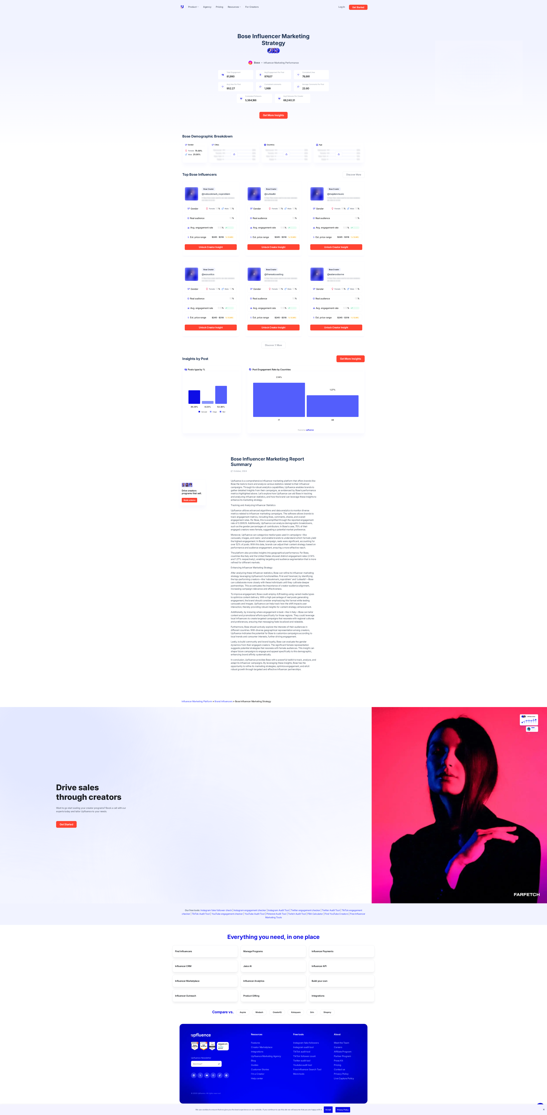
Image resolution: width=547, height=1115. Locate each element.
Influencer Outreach (185, 995)
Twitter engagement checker (305, 910)
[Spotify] (226, 1075)
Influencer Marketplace (187, 980)
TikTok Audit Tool (201, 913)
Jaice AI (247, 966)
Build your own (319, 980)
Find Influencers (183, 951)
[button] (544, 1109)
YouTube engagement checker (227, 913)
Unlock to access (234, 148)
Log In (341, 6)
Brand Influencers (223, 701)
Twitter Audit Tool (331, 910)
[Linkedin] (193, 1075)
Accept (328, 1109)
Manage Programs (253, 951)
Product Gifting (251, 995)
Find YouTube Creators (336, 913)
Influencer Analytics (253, 980)
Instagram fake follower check (216, 910)
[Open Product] (198, 7)
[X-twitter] (200, 1075)
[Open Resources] (240, 7)
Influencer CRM (183, 966)
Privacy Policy (343, 1110)
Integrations (318, 995)
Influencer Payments (322, 951)
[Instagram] (213, 1075)
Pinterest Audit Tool (276, 913)
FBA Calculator (315, 913)
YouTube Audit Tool (255, 913)
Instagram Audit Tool (278, 910)
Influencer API (319, 966)
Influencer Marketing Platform (197, 701)
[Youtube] (207, 1075)
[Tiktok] (220, 1075)
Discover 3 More (273, 345)
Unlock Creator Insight (211, 247)
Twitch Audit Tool (297, 913)
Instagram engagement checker (250, 910)
